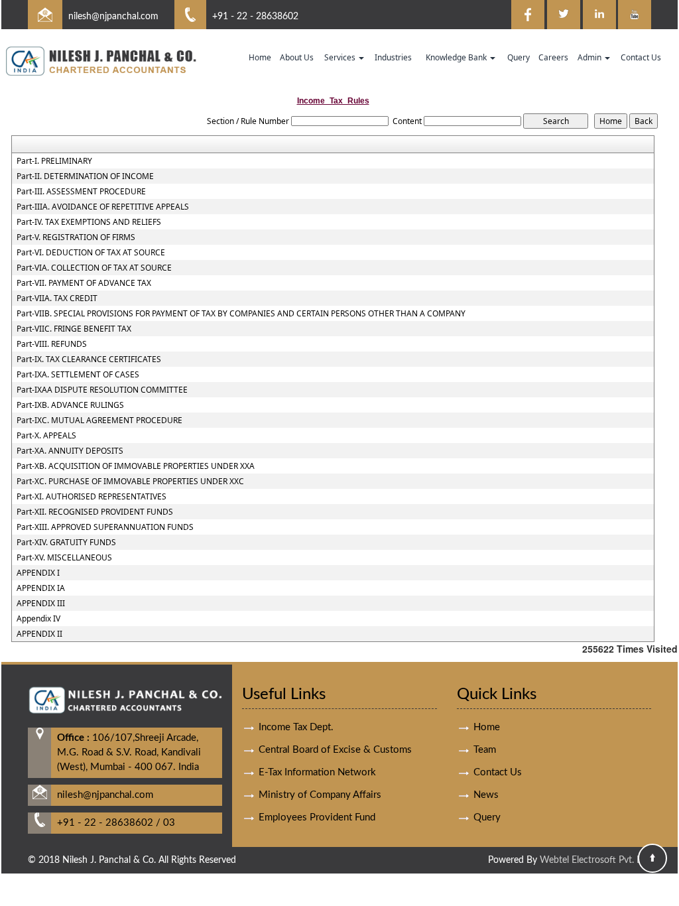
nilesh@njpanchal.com (113, 16)
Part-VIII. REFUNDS (52, 344)
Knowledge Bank (457, 57)
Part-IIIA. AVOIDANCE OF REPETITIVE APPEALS (103, 207)
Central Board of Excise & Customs (335, 750)
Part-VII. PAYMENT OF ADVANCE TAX (84, 283)
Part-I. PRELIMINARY (54, 161)
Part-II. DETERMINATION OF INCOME (85, 176)
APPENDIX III (41, 603)
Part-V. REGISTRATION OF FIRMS (76, 237)
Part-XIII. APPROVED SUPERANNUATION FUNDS (105, 527)
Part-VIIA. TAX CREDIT (57, 298)
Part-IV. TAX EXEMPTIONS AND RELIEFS (89, 222)
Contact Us (641, 57)
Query (518, 57)
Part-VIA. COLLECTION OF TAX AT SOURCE (94, 268)
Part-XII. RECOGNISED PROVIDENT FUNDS (95, 512)
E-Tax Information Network (317, 772)
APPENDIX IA (41, 588)
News (486, 795)
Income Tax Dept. (296, 727)
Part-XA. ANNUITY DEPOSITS (70, 451)
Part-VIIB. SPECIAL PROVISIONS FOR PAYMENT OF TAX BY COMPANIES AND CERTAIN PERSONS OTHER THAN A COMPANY (241, 313)
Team (484, 750)
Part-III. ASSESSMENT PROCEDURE (81, 191)
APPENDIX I (38, 573)
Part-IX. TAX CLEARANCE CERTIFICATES (89, 359)
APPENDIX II (39, 634)
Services (340, 57)
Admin (590, 57)
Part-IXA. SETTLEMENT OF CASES (78, 374)
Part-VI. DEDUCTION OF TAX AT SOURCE (91, 252)
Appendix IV (38, 619)
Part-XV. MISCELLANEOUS (64, 557)
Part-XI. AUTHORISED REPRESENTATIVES (91, 496)
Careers (553, 57)
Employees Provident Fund (317, 817)
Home (260, 57)
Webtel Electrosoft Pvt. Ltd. (595, 860)
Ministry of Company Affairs (320, 795)
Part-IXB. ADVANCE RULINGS (70, 405)
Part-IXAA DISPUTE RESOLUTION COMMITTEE (102, 390)
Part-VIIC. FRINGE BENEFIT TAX (74, 329)
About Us (297, 57)
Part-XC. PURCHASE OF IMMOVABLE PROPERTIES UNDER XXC (130, 481)
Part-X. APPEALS (46, 435)
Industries (393, 57)
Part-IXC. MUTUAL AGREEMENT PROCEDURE (99, 420)
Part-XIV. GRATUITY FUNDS (66, 542)
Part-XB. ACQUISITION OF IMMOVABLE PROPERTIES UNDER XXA (136, 466)
